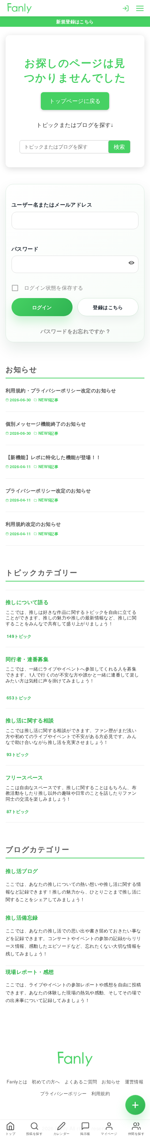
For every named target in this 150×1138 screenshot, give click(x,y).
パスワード (25, 249)
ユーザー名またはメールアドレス (52, 204)
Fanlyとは (17, 1081)
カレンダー (61, 1133)
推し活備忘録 (22, 917)
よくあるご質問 (81, 1081)
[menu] (140, 7)
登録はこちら (108, 307)
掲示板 (85, 1133)
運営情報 (134, 1081)
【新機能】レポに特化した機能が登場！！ (53, 457)
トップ (10, 1133)
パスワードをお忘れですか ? (75, 331)
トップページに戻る (75, 101)
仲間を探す (136, 1133)
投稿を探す (34, 1133)
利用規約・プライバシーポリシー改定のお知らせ (61, 390)
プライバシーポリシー (63, 1093)
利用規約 (100, 1093)
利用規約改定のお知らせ (33, 523)
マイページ (109, 1133)
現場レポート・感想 (30, 972)
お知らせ (111, 1081)
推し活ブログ (22, 871)
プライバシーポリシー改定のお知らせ (48, 490)
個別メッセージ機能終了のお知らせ (46, 423)
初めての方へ (46, 1081)
